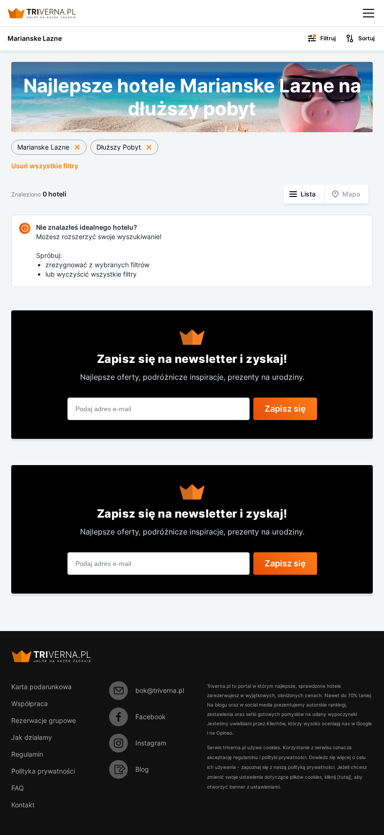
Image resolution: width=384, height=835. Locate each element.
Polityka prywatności (43, 771)
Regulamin (27, 754)
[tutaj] (344, 777)
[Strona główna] (49, 13)
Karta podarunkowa (41, 687)
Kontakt (23, 805)
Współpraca (29, 703)
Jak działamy (31, 737)
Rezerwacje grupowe (43, 720)
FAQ (17, 788)
